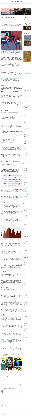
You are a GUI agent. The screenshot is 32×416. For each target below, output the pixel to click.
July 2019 (24, 264)
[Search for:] (27, 19)
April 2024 (24, 177)
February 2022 (25, 210)
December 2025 (25, 156)
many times (8, 126)
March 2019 (25, 271)
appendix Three (18, 262)
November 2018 (25, 278)
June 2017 (24, 307)
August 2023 (25, 184)
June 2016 (24, 328)
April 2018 (24, 290)
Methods (24, 134)
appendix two (17, 126)
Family (24, 120)
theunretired (6, 390)
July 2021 (24, 222)
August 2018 (25, 283)
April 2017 (24, 311)
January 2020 (25, 253)
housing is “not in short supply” (10, 97)
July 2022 (24, 201)
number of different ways (8, 341)
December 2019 (25, 255)
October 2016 (25, 321)
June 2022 (24, 203)
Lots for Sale (25, 104)
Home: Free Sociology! (16, 2)
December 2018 (25, 276)
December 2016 (25, 318)
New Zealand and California (10, 70)
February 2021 (25, 231)
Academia (24, 113)
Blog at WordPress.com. (4, 414)
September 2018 (25, 281)
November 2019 (25, 257)
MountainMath (3, 22)
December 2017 (25, 297)
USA (10, 193)
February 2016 (25, 335)
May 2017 (24, 309)
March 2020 (25, 250)
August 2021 (25, 220)
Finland (5, 193)
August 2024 (25, 170)
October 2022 (25, 196)
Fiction (24, 122)
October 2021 (25, 217)
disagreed (17, 309)
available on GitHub (15, 370)
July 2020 (24, 243)
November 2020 (25, 236)
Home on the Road (26, 96)
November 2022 (25, 194)
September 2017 (25, 302)
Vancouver (25, 148)
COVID (24, 117)
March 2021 (25, 229)
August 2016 (25, 325)
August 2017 (25, 304)
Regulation (25, 139)
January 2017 (25, 316)
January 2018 (25, 295)
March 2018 (25, 292)
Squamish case (17, 155)
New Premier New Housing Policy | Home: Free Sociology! (12, 399)
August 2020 (25, 241)
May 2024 (24, 175)
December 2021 (25, 213)
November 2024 (25, 168)
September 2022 (25, 198)
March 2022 (25, 208)
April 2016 (24, 332)
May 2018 (24, 288)
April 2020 (24, 248)
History (24, 124)
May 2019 (24, 267)
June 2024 (24, 173)
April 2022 (24, 206)
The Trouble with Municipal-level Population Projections (26, 72)
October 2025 (25, 158)
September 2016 (25, 323)
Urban (24, 146)
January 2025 (25, 166)
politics (24, 136)
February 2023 (25, 189)
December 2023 (25, 180)
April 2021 (24, 227)
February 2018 (25, 293)
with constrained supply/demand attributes (14, 298)
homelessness (25, 127)
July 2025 (24, 161)
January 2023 (25, 191)
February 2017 (25, 314)
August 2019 (25, 262)
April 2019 (24, 269)
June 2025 (24, 163)
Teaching (24, 143)
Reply (2, 398)
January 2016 (25, 337)
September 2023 (25, 182)
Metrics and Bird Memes (27, 102)
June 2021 (24, 224)
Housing (24, 129)
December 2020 (25, 234)
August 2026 (25, 154)
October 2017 (25, 300)
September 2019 (25, 260)
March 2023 (25, 187)
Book (24, 115)
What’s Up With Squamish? (19, 384)
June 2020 (24, 245)
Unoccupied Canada (3, 384)
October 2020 (25, 238)
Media (24, 132)
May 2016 (24, 330)
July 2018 (24, 285)
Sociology (24, 141)
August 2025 (25, 159)
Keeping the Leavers (26, 88)
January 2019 (25, 274)
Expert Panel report (16, 53)
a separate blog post (18, 345)
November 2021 (25, 215)
